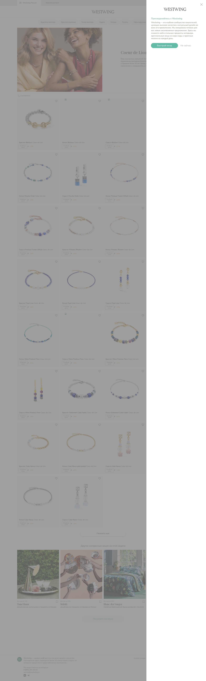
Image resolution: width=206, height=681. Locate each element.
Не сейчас (185, 45)
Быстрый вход (164, 45)
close (201, 4)
